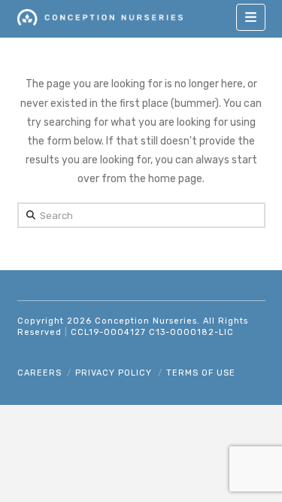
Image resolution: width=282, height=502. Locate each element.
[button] (250, 17)
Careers (39, 373)
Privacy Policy (113, 373)
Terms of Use (200, 373)
